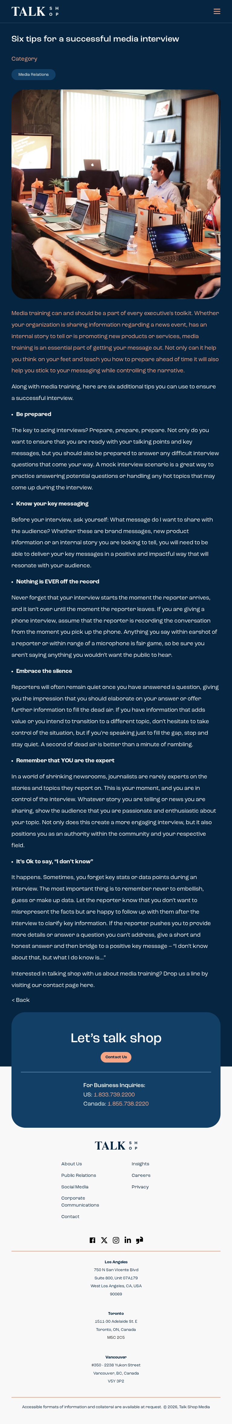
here (86, 986)
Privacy (140, 1187)
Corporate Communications (80, 1202)
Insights (140, 1164)
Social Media (75, 1187)
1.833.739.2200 (114, 1095)
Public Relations (78, 1176)
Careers (141, 1176)
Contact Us (116, 1057)
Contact (70, 1217)
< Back (20, 1000)
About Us (71, 1164)
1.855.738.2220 (128, 1104)
